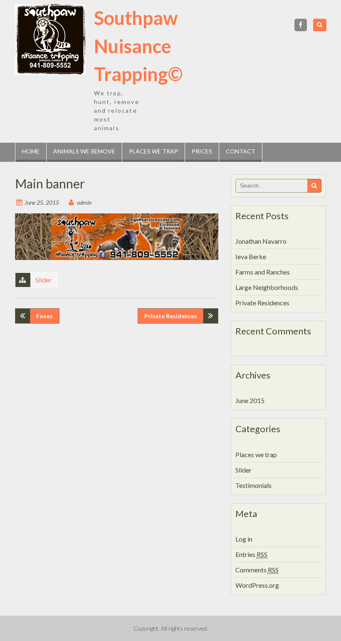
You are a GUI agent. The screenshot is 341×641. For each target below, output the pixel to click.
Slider (43, 280)
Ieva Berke (250, 256)
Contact (240, 151)
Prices (202, 151)
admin (84, 202)
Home (31, 151)
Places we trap (153, 151)
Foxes (44, 315)
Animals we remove (84, 151)
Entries (251, 554)
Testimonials (253, 485)
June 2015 (249, 400)
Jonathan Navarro (261, 241)
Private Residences (170, 315)
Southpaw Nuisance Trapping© (138, 46)
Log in (243, 539)
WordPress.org (257, 585)
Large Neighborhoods (266, 287)
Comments (257, 570)
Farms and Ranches (262, 272)
